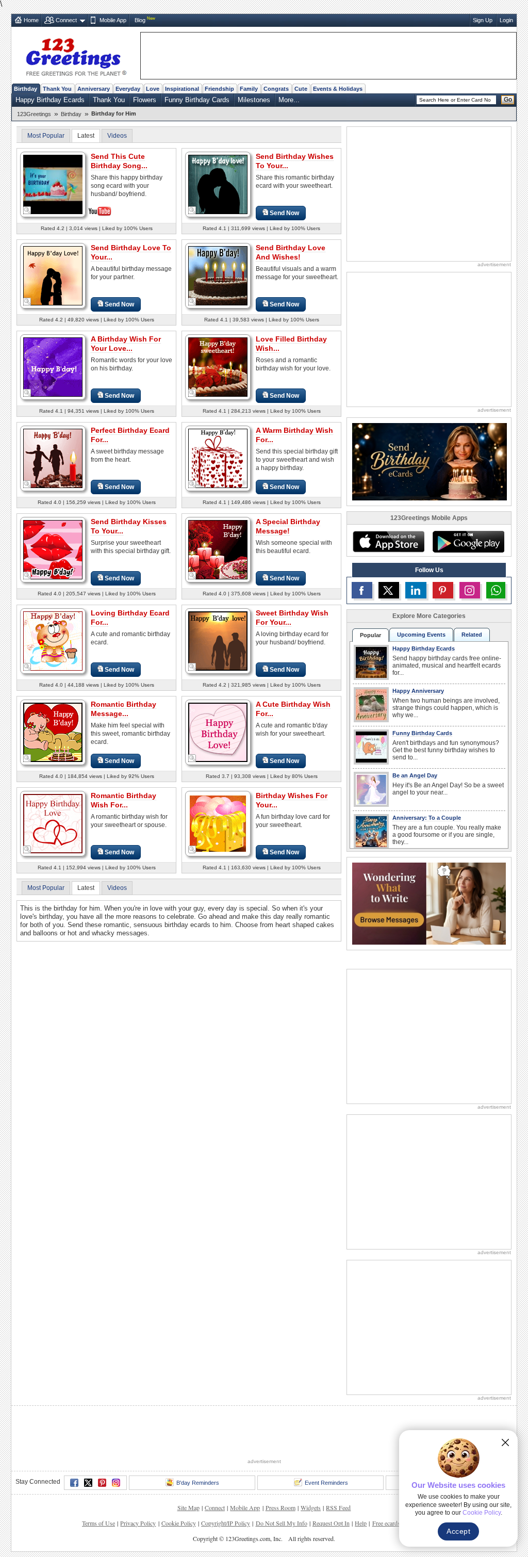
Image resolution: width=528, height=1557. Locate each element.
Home (31, 20)
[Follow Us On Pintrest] (443, 590)
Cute (300, 89)
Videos (117, 135)
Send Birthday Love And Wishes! (290, 252)
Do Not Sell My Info (281, 1523)
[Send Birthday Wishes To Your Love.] (218, 184)
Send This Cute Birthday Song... (119, 161)
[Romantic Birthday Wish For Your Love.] (52, 823)
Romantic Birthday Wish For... (123, 800)
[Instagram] (116, 1483)
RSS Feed (338, 1507)
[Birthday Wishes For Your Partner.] (218, 823)
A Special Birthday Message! (288, 526)
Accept (458, 1531)
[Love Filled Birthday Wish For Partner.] (218, 366)
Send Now (284, 213)
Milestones (254, 100)
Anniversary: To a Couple (426, 818)
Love (152, 89)
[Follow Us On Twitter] (388, 590)
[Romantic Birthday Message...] (52, 731)
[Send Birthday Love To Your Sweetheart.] (52, 275)
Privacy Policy (138, 1523)
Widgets (311, 1507)
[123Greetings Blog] (429, 903)
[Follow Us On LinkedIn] (415, 590)
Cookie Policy (178, 1523)
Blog (140, 20)
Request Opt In (331, 1523)
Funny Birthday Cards (196, 100)
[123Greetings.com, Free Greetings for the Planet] (75, 55)
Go (508, 99)
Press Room (280, 1507)
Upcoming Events (421, 634)
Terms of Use (98, 1523)
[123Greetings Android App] (468, 542)
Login (506, 20)
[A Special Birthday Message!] (218, 549)
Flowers (144, 100)
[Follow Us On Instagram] (469, 590)
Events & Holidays (337, 89)
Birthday (25, 89)
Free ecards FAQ (393, 1523)
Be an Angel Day (414, 775)
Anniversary (93, 89)
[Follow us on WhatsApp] (495, 590)
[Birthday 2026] (429, 461)
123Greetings (34, 114)
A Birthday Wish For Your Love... (126, 343)
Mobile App (113, 20)
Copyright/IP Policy (225, 1523)
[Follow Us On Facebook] (362, 590)
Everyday (128, 89)
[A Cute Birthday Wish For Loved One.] (218, 731)
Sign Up (482, 20)
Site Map (188, 1507)
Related (471, 634)
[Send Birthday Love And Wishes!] (218, 275)
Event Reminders (326, 1483)
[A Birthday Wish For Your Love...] (52, 366)
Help (361, 1523)
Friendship (219, 89)
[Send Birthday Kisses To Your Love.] (52, 549)
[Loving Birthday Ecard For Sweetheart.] (52, 640)
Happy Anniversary (418, 691)
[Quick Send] (27, 210)
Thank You (57, 89)
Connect (66, 20)
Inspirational (182, 89)
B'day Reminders (197, 1483)
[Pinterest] (102, 1483)
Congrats (276, 89)
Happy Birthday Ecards (50, 100)
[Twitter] (88, 1483)
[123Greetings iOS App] (388, 542)
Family (249, 89)
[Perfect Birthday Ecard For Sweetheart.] (52, 457)
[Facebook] (74, 1483)
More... (289, 100)
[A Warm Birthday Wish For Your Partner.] (218, 457)
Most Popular (45, 135)
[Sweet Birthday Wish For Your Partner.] (218, 640)
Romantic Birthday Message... (123, 709)
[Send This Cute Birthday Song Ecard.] (52, 183)
